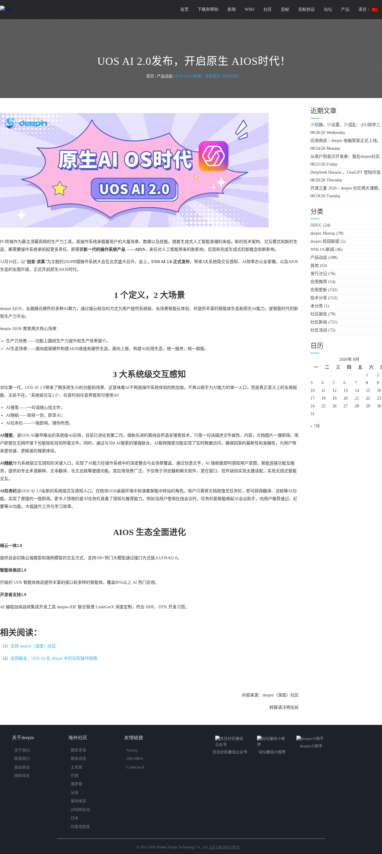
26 (334, 406)
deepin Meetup (322, 233)
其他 (314, 265)
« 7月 (315, 426)
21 (357, 398)
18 (323, 398)
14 (357, 390)
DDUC (316, 225)
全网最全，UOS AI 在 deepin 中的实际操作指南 (53, 658)
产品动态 (318, 257)
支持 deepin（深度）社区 (33, 646)
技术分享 (318, 298)
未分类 (316, 306)
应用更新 (318, 290)
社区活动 (318, 330)
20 (346, 398)
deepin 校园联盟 (324, 241)
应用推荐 (318, 281)
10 (312, 390)
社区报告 (318, 314)
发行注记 (318, 273)
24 (312, 406)
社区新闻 (318, 322)
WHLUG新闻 (322, 249)
